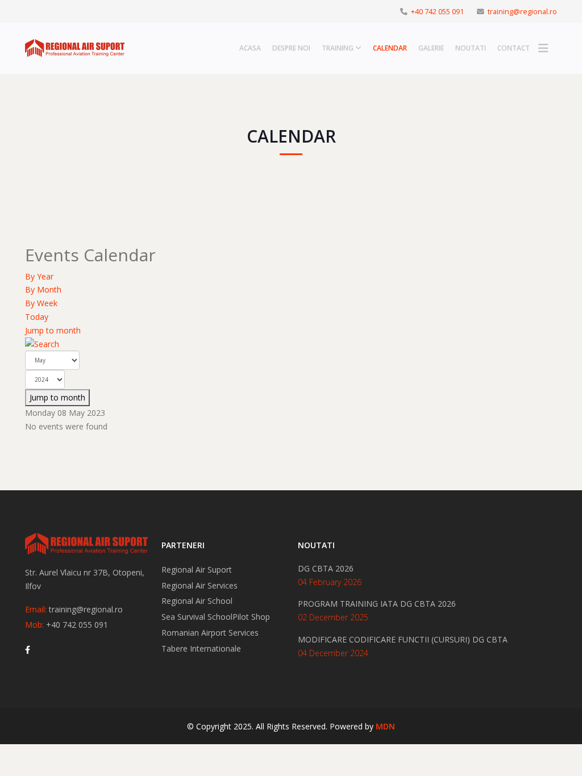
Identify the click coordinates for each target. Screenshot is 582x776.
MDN (385, 726)
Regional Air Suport (196, 569)
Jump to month (53, 330)
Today (36, 316)
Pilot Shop (251, 616)
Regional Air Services (199, 585)
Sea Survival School (196, 616)
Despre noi (291, 48)
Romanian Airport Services (210, 632)
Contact (513, 48)
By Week (41, 303)
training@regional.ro (522, 11)
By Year (39, 276)
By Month (43, 289)
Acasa (250, 48)
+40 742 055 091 (437, 11)
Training (338, 48)
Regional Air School (196, 600)
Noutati (470, 48)
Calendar (390, 48)
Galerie (431, 48)
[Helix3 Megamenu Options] (543, 48)
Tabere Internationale (201, 648)
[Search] (291, 344)
